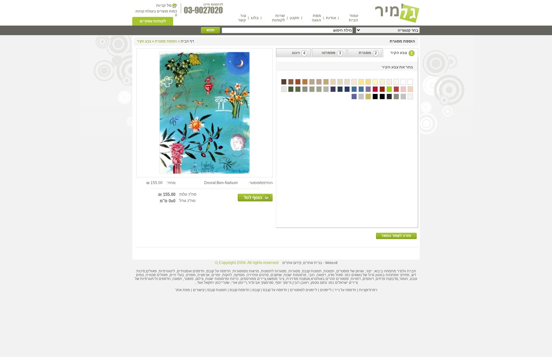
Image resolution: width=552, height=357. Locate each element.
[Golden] (361, 81)
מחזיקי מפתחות (398, 275)
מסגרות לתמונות (274, 271)
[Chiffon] (375, 81)
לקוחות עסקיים (153, 21)
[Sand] (333, 81)
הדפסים (165, 279)
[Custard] (354, 81)
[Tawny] (312, 81)
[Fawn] (340, 81)
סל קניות (164, 5)
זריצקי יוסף (283, 282)
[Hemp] (319, 81)
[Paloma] (305, 81)
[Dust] (403, 96)
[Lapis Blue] (347, 89)
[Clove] (290, 81)
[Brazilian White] (410, 81)
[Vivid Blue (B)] (354, 96)
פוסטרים (342, 271)
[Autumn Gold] (368, 81)
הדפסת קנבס (239, 290)
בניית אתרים (312, 263)
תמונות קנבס (217, 290)
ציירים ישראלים (346, 282)
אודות (331, 18)
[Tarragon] (312, 89)
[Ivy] (297, 89)
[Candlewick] (283, 89)
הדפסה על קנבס (218, 271)
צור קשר (242, 17)
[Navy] (340, 89)
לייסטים (326, 290)
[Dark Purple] (368, 89)
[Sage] (305, 89)
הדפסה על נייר (345, 290)
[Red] (396, 89)
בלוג (255, 18)
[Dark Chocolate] (283, 81)
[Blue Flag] (354, 89)
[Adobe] (382, 89)
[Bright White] (403, 81)
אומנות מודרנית (298, 279)
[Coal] (382, 96)
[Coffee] (297, 81)
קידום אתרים (291, 263)
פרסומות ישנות (295, 275)
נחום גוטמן (319, 282)
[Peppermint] (290, 89)
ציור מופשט (275, 279)
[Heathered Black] (389, 96)
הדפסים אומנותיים (190, 271)
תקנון (294, 18)
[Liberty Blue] (361, 89)
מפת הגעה (316, 17)
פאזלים (151, 271)
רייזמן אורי (239, 282)
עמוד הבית (353, 17)
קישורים (198, 290)
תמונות (329, 271)
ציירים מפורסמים (253, 279)
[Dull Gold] (368, 96)
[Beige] (382, 81)
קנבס (256, 290)
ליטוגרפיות (167, 271)
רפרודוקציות (368, 290)
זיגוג (298, 52)
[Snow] (396, 81)
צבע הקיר (401, 52)
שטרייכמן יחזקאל (216, 282)
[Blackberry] (333, 89)
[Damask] (403, 89)
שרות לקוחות (278, 17)
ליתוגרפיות (148, 279)
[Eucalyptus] (319, 89)
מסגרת (368, 52)
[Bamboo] (347, 81)
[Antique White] (389, 81)
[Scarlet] (375, 89)
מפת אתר (182, 290)
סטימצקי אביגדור (260, 282)
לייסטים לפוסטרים (303, 290)
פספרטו (331, 52)
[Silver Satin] (361, 96)
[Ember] (389, 89)
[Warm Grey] (396, 96)
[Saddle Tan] (326, 81)
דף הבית (187, 41)
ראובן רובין (301, 282)
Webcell (331, 263)
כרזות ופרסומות (227, 279)
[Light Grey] (410, 96)
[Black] (375, 96)
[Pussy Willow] (410, 89)
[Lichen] (326, 89)
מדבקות (392, 279)
